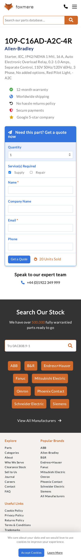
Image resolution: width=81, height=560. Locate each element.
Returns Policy (14, 520)
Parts (8, 447)
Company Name (19, 201)
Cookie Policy (14, 510)
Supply (19, 172)
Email (13, 220)
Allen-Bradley (49, 452)
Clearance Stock (15, 467)
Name (13, 182)
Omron (22, 391)
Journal (10, 476)
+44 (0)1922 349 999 (43, 282)
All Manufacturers (52, 496)
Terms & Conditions (18, 525)
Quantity (14, 147)
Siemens (60, 404)
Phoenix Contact (50, 391)
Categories (12, 452)
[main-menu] (74, 7)
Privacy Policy (14, 515)
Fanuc (21, 378)
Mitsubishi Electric (50, 378)
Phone (12, 239)
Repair (40, 172)
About (9, 457)
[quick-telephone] (67, 6)
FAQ (8, 491)
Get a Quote (19, 259)
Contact (10, 486)
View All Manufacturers (37, 420)
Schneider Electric (29, 404)
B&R (31, 365)
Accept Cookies (31, 552)
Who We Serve (14, 462)
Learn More (55, 552)
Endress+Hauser (57, 365)
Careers (10, 481)
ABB (14, 365)
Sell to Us (11, 472)
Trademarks (12, 530)
